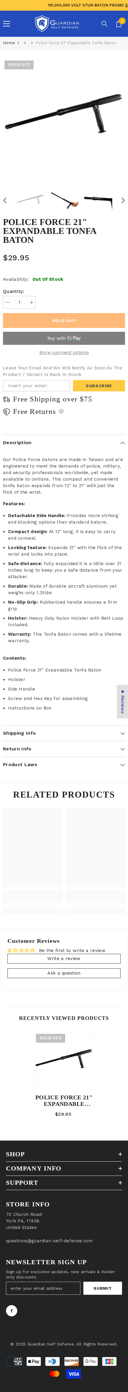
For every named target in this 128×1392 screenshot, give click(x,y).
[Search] (104, 23)
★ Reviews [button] (122, 702)
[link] (32, 896)
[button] (4, 200)
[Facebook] (11, 1310)
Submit (102, 1288)
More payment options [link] (64, 352)
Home (9, 43)
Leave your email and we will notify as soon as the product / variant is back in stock (62, 371)
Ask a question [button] (63, 973)
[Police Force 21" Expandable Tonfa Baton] (64, 1061)
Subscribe (99, 385)
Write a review (63, 958)
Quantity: (13, 291)
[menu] (6, 23)
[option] (64, 120)
